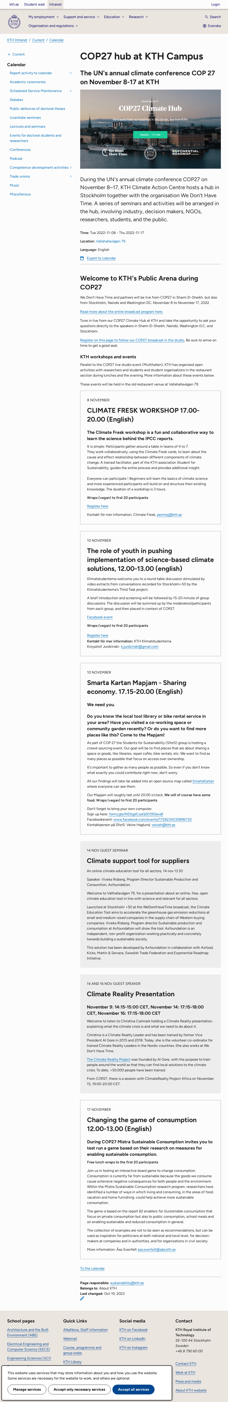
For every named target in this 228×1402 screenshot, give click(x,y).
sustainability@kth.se (127, 1283)
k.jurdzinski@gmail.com (140, 646)
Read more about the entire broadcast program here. (121, 312)
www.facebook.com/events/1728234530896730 (153, 819)
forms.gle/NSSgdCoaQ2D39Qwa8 (136, 814)
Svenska (214, 26)
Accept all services (133, 1389)
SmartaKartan (203, 781)
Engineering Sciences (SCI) (29, 1358)
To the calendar (92, 1268)
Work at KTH (185, 1372)
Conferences (20, 150)
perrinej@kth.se (169, 514)
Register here (97, 506)
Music (14, 185)
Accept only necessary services (79, 1389)
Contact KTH (185, 1363)
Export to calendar (101, 258)
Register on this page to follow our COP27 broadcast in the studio (132, 340)
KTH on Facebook (133, 1330)
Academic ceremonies (28, 82)
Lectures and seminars (27, 126)
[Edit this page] (82, 1298)
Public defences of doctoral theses (37, 109)
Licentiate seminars (25, 117)
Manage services (27, 1389)
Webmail (70, 1338)
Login (215, 4)
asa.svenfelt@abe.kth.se (157, 1249)
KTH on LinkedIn (132, 1338)
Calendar (56, 40)
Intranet (55, 4)
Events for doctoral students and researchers (35, 138)
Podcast (16, 158)
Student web (34, 4)
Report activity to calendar (31, 73)
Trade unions (20, 176)
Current (38, 40)
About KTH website (191, 1390)
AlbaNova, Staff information (85, 1330)
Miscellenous (20, 194)
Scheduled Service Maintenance (36, 91)
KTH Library (72, 1362)
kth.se (14, 4)
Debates (16, 100)
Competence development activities (39, 167)
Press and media (188, 1381)
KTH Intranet (17, 40)
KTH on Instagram (133, 1347)
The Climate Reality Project (108, 1059)
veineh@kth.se (163, 825)
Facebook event (100, 617)
